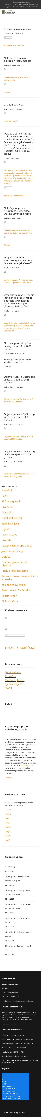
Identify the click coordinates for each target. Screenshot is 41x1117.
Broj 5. (8, 831)
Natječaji (7, 65)
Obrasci (6, 512)
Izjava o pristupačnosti (21, 2)
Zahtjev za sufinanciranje (14, 195)
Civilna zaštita (10, 601)
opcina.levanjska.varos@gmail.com (26, 4)
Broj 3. (8, 823)
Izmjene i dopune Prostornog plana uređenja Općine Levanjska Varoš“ (19, 260)
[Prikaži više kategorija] (38, 571)
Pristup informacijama (15, 570)
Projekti (6, 268)
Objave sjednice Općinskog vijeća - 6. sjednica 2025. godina (19, 454)
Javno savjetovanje (13, 551)
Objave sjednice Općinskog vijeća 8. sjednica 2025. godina (19, 416)
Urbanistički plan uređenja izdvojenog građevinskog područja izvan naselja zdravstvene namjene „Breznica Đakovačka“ (19, 300)
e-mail (29, 1020)
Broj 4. (8, 827)
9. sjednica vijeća (13, 104)
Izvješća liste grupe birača (17, 545)
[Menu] (38, 12)
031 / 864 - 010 (8, 4)
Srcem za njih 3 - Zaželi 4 (16, 590)
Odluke (6, 158)
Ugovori (6, 529)
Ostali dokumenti (12, 518)
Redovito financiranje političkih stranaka (20, 577)
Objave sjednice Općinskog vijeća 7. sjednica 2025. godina (19, 379)
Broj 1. (8, 814)
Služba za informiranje (10, 1024)
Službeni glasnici (14, 680)
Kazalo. (8, 809)
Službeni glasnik (9, 354)
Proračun (7, 507)
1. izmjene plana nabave (17, 29)
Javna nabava (8, 33)
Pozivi (5, 496)
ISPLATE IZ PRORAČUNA (20, 648)
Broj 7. (8, 840)
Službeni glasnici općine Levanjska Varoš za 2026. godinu (18, 346)
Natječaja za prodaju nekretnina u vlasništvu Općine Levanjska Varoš (17, 210)
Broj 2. (8, 818)
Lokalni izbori (9, 596)
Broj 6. (8, 836)
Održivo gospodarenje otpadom (15, 563)
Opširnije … (8, 366)
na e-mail (25, 765)
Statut (8, 688)
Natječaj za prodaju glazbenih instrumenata (17, 59)
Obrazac (7, 92)
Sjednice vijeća (8, 109)
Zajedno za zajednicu (14, 585)
